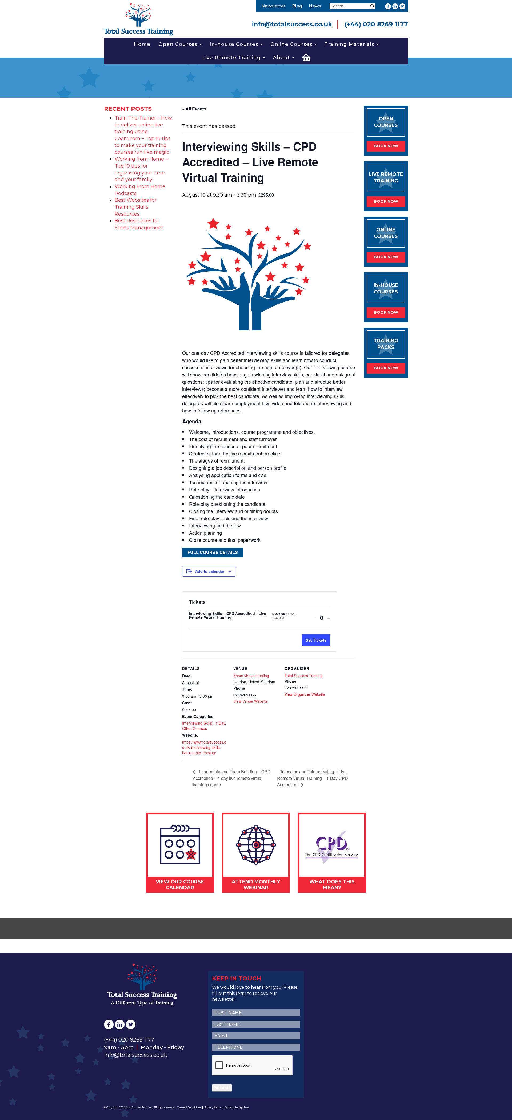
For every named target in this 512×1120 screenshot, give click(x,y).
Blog (297, 6)
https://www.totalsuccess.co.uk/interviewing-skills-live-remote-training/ (204, 747)
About (282, 58)
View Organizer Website (305, 694)
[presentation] (252, 1065)
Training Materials (350, 44)
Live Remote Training (232, 58)
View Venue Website (250, 701)
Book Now (386, 146)
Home (142, 44)
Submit (222, 1087)
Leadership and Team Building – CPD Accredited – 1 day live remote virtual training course (232, 777)
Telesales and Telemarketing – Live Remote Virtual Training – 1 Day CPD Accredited (312, 777)
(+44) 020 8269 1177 (376, 24)
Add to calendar (209, 571)
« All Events (194, 109)
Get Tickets (316, 640)
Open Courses (178, 44)
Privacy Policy (212, 1107)
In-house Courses (235, 44)
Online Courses (292, 44)
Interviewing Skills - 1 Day (203, 723)
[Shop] (306, 56)
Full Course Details (212, 552)
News (315, 6)
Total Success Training (304, 675)
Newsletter (273, 6)
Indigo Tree (242, 1107)
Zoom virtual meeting (251, 675)
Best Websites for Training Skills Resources (136, 207)
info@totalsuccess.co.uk (292, 24)
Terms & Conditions (189, 1107)
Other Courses (194, 728)
